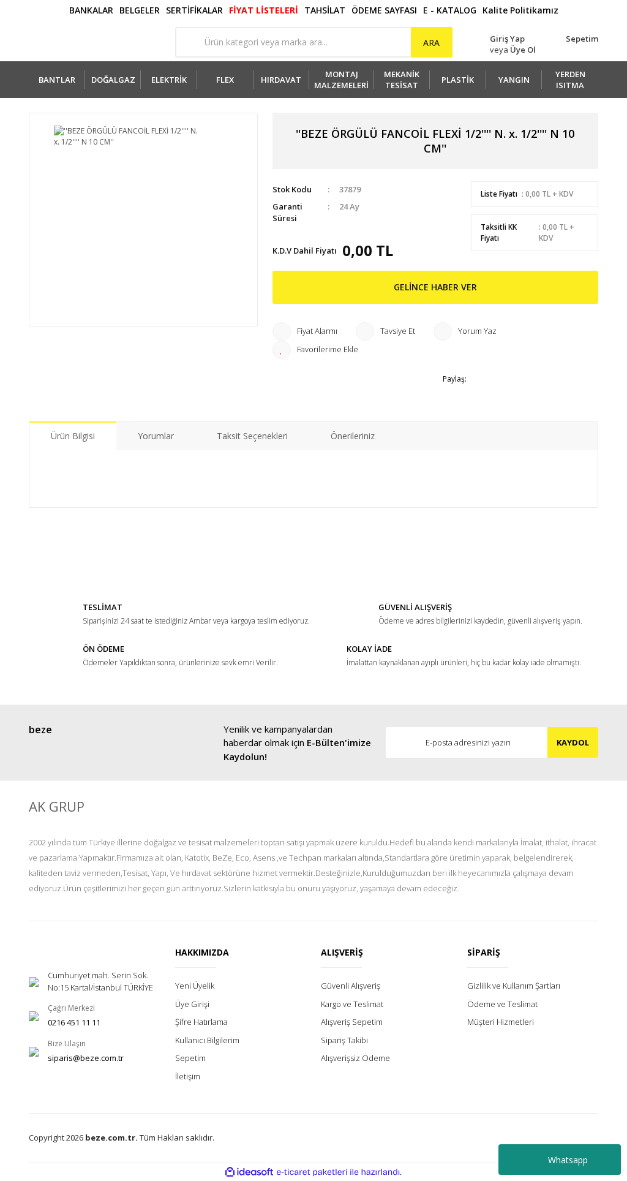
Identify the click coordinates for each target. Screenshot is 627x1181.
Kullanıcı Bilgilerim (207, 1040)
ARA (431, 42)
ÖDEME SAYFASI (384, 10)
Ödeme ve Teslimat (502, 1003)
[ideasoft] (249, 1172)
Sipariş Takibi (344, 1040)
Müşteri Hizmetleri (500, 1021)
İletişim (187, 1076)
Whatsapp (568, 1160)
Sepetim (190, 1057)
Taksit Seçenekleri (252, 436)
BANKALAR (91, 10)
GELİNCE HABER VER (435, 287)
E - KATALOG (449, 10)
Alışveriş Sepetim (352, 1021)
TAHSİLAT (324, 10)
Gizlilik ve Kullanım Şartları (513, 985)
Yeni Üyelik (194, 985)
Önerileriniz (353, 436)
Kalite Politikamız (520, 10)
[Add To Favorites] (315, 350)
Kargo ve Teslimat (352, 1003)
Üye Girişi (192, 1003)
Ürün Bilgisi (73, 436)
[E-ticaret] (312, 1171)
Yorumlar (156, 436)
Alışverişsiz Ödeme (355, 1057)
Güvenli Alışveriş (350, 985)
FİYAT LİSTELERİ (263, 10)
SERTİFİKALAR (194, 10)
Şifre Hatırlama (201, 1021)
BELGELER (139, 10)
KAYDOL (573, 742)
